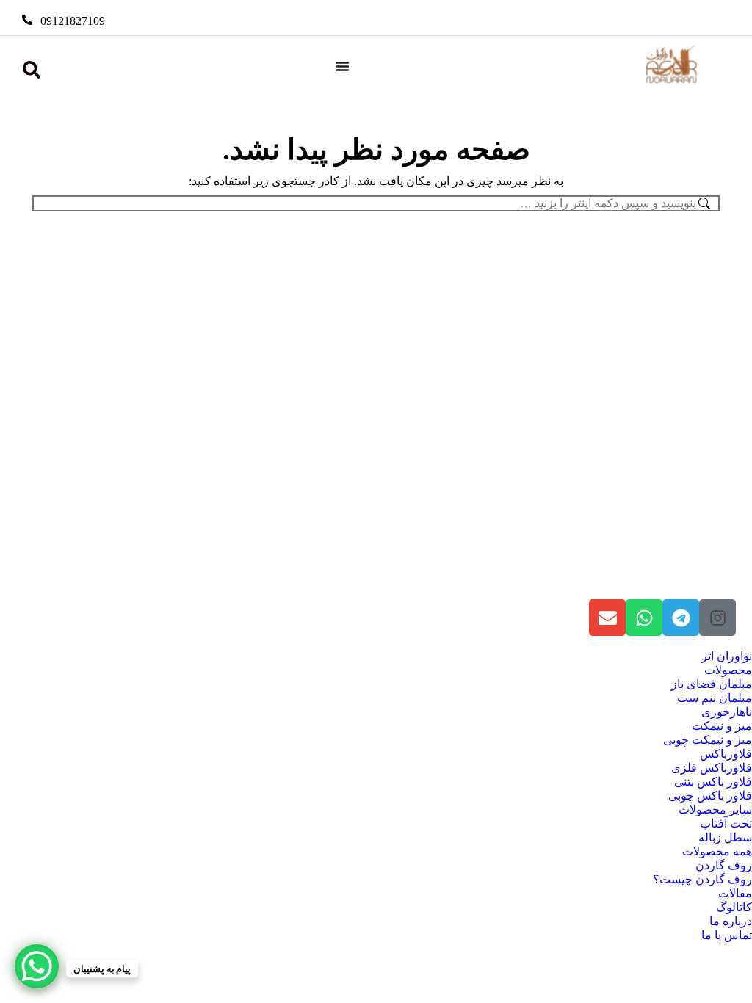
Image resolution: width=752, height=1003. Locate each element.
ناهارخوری (726, 712)
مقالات (735, 893)
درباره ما (730, 921)
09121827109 (72, 21)
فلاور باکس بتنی (713, 781)
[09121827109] (27, 20)
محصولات (728, 670)
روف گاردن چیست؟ (702, 879)
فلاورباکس (726, 753)
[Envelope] (607, 617)
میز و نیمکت (722, 726)
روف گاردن (723, 865)
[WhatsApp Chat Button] (37, 966)
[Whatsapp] (644, 617)
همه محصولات (717, 851)
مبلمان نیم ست (714, 698)
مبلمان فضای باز (711, 684)
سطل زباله (725, 837)
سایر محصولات (715, 809)
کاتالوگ (734, 907)
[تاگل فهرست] (342, 66)
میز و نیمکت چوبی (707, 740)
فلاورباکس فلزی (711, 767)
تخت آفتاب (726, 823)
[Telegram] (680, 617)
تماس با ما (726, 935)
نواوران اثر (726, 656)
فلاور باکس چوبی (710, 795)
